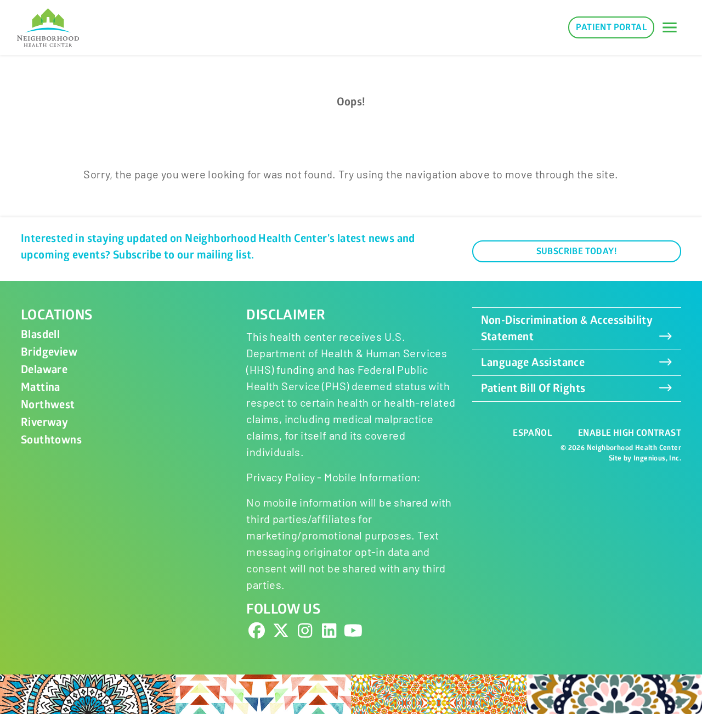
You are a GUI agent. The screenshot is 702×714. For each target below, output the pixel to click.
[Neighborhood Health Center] (48, 27)
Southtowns (51, 440)
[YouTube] (353, 633)
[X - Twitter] (280, 633)
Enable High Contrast (629, 433)
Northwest (48, 405)
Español (532, 433)
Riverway (44, 422)
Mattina (40, 387)
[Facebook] (256, 633)
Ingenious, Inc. (657, 458)
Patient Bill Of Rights (533, 388)
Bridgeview (49, 352)
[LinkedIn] (329, 633)
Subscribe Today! (576, 251)
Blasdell (40, 334)
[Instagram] (305, 633)
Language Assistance (533, 362)
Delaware (44, 369)
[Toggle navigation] (669, 27)
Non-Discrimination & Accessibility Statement (567, 328)
